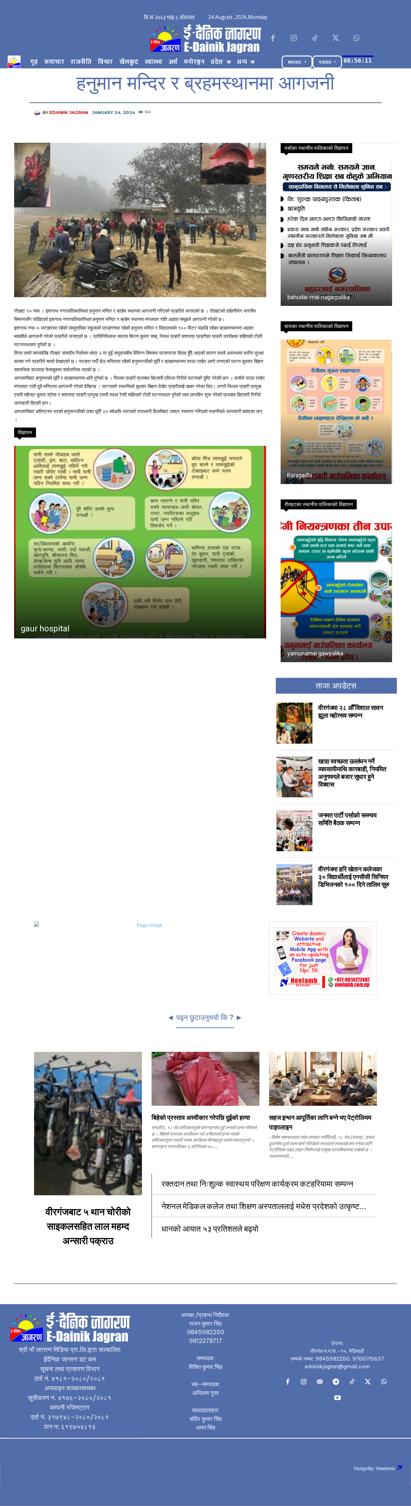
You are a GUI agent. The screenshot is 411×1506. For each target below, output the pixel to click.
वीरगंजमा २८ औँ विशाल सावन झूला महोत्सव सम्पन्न (350, 711)
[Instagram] (293, 39)
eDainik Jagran (68, 112)
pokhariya (299, 297)
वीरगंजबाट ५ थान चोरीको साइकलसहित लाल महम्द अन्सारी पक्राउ (88, 1226)
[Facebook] (273, 39)
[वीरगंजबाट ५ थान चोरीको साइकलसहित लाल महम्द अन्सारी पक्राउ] (88, 1123)
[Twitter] (336, 39)
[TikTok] (314, 39)
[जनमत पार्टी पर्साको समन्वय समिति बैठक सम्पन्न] (294, 830)
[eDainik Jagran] (38, 112)
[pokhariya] (335, 233)
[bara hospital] (140, 542)
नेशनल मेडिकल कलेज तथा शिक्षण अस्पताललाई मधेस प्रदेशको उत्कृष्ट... (264, 1206)
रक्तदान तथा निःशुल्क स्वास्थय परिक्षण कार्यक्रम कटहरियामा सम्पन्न (258, 1183)
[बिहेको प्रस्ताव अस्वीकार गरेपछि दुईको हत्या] (205, 1079)
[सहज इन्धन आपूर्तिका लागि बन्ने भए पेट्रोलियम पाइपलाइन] (323, 1079)
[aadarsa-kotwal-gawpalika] (336, 412)
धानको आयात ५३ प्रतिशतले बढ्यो (210, 1228)
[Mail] (319, 1382)
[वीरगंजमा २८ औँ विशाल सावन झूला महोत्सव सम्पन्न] (294, 723)
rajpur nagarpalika (309, 653)
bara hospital (45, 628)
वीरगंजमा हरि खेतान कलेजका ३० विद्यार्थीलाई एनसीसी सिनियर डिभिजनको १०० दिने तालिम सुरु (353, 876)
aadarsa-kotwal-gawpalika (320, 475)
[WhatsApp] (356, 39)
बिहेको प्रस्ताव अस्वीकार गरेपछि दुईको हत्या (201, 1117)
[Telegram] (335, 1382)
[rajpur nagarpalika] (336, 590)
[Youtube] (337, 1398)
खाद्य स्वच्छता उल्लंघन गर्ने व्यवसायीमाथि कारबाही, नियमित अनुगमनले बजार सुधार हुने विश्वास (352, 772)
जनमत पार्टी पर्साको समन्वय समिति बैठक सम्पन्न (347, 819)
